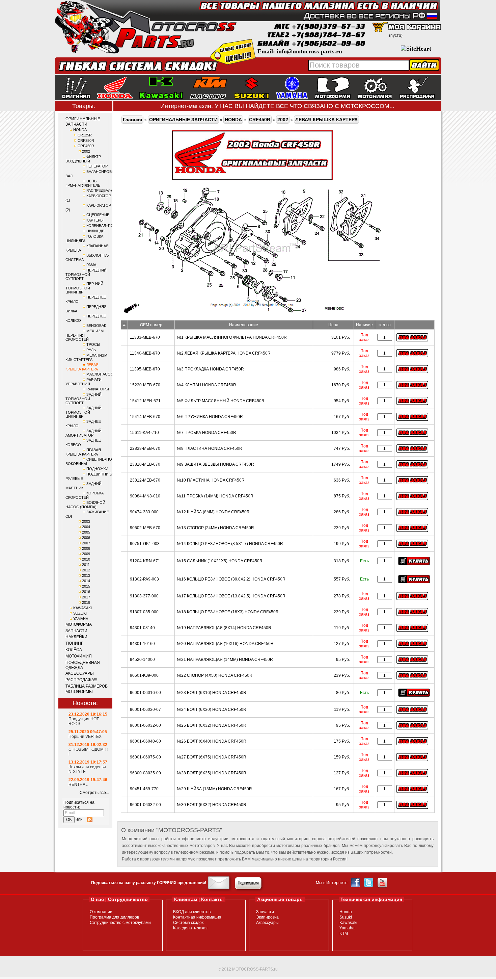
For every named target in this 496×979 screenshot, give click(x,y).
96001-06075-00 (145, 757)
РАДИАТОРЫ (97, 389)
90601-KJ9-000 (144, 675)
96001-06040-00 (145, 741)
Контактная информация (197, 917)
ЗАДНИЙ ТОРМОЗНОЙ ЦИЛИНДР (83, 412)
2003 (86, 521)
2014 (86, 581)
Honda (345, 911)
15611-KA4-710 (144, 432)
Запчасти (265, 911)
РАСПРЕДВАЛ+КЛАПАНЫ (108, 190)
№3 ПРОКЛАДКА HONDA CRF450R (210, 369)
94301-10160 (142, 643)
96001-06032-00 (145, 725)
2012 (86, 570)
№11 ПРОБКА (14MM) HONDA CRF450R (215, 496)
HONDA (80, 130)
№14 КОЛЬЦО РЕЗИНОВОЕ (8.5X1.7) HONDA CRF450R (230, 543)
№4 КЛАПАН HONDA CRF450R (206, 385)
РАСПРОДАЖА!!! (81, 679)
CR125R (85, 135)
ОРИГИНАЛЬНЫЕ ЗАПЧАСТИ (82, 122)
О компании (101, 911)
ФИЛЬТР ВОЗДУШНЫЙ (83, 159)
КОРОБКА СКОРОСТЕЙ (84, 495)
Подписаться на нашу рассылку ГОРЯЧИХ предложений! (148, 882)
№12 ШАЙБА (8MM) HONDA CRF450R (213, 512)
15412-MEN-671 (145, 400)
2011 (86, 565)
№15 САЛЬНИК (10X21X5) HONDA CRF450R (220, 561)
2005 (86, 532)
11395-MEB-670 (145, 369)
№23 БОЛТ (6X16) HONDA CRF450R (211, 692)
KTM (343, 933)
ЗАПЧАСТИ (76, 630)
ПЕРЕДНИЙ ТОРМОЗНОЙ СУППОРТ (86, 274)
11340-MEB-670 (145, 353)
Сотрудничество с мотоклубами (120, 922)
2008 (86, 548)
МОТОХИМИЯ (78, 656)
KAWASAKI (82, 608)
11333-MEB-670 (145, 337)
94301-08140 (142, 627)
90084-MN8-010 (145, 496)
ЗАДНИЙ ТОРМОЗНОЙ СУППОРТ (83, 398)
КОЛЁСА (73, 649)
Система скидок (188, 922)
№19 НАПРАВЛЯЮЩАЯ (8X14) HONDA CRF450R (224, 627)
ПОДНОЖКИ (97, 469)
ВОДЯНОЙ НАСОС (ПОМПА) (85, 504)
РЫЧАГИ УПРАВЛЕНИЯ (83, 382)
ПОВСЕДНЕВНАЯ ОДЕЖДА (82, 665)
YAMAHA (80, 619)
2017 (86, 597)
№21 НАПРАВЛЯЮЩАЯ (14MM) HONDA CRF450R (225, 659)
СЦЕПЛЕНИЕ (97, 215)
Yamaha (347, 928)
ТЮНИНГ (74, 643)
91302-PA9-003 (144, 579)
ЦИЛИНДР (95, 231)
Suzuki (345, 917)
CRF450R (86, 146)
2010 (86, 559)
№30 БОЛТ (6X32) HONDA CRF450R (211, 804)
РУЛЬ (91, 350)
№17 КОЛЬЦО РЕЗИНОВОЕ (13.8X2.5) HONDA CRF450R (231, 596)
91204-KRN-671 (145, 561)
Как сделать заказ (190, 928)
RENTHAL (78, 784)
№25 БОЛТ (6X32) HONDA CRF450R (211, 725)
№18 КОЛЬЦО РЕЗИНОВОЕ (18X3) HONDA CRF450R (228, 612)
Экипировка (267, 917)
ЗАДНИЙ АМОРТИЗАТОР (83, 433)
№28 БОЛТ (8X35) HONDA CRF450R (211, 773)
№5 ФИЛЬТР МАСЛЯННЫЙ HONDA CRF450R (221, 400)
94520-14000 (142, 659)
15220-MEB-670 (145, 385)
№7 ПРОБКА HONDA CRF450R (206, 432)
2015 (86, 586)
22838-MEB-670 (145, 448)
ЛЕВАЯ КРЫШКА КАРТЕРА (82, 367)
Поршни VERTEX (85, 736)
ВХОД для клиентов (192, 911)
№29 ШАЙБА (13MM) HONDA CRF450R (214, 789)
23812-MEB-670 (145, 480)
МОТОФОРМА (78, 624)
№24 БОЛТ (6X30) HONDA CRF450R (211, 709)
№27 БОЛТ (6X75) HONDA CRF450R (211, 757)
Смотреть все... (94, 792)
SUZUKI (80, 613)
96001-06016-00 (145, 692)
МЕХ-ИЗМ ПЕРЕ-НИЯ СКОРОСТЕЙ (84, 335)
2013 (86, 575)
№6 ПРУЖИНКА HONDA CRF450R (210, 416)
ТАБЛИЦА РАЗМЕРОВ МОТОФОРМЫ (86, 689)
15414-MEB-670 (145, 416)
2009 (86, 554)
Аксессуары (267, 922)
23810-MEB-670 (145, 464)
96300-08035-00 (145, 773)
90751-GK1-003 (145, 543)
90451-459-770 (144, 789)
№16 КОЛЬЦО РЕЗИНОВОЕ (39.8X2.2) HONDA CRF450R (231, 579)
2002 (86, 151)
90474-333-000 (144, 512)
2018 (86, 602)
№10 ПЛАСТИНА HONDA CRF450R (211, 480)
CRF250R (86, 140)
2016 (86, 592)
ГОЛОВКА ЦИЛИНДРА (84, 238)
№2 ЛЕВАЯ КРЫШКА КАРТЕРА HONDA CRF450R (224, 353)
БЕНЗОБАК (96, 326)
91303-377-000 (144, 596)
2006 (86, 538)
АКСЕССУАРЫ (79, 673)
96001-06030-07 (145, 709)
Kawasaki (348, 922)
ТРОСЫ (93, 344)
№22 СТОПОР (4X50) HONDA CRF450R (214, 675)
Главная (132, 119)
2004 (86, 527)
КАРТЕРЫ (95, 220)
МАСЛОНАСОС (99, 374)
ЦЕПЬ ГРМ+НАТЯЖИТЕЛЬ (82, 183)
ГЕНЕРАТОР (97, 166)
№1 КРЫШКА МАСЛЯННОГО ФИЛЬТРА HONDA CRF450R (232, 337)
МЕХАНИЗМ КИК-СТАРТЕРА (86, 357)
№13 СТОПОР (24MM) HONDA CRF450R (215, 527)
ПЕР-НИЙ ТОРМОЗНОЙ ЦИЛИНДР (84, 288)
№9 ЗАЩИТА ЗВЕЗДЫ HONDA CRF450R (215, 464)
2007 (86, 543)
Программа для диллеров (114, 917)
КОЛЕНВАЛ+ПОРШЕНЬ (106, 226)
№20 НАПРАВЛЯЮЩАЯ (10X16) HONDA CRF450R (225, 643)
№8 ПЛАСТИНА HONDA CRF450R (209, 448)
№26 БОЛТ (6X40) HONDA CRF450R (211, 741)
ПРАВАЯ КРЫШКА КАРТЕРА (83, 452)
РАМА (91, 265)
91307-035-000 (144, 612)
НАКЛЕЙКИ (76, 637)
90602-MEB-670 (145, 527)
